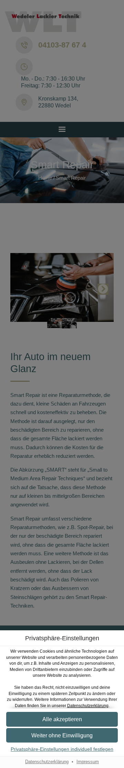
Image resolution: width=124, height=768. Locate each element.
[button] (62, 719)
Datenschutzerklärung (87, 705)
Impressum (87, 761)
